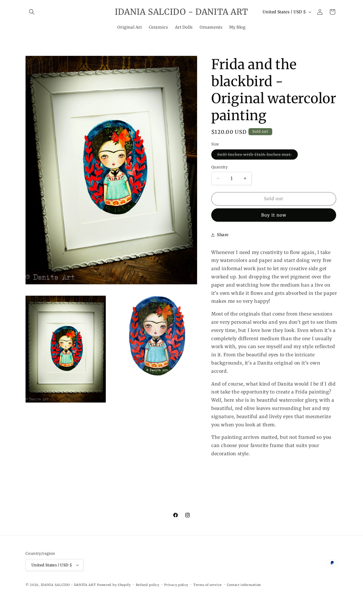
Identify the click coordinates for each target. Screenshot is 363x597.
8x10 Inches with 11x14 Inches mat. (257, 156)
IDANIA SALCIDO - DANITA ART (68, 585)
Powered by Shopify (114, 585)
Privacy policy (176, 585)
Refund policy (147, 585)
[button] (32, 12)
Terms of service (207, 585)
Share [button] (223, 234)
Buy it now (273, 215)
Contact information (244, 585)
